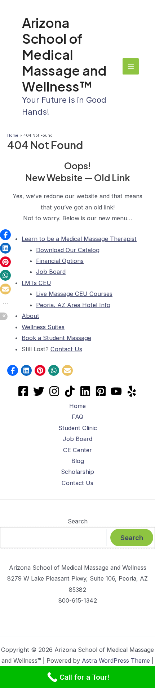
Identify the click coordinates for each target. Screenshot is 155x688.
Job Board (51, 271)
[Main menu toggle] (131, 66)
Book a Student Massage (56, 337)
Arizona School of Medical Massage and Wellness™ (64, 54)
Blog (77, 460)
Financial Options (60, 260)
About (30, 315)
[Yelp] (131, 391)
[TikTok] (69, 391)
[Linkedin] (85, 391)
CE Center (77, 450)
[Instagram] (54, 391)
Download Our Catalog (67, 250)
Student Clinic (77, 428)
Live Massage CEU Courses (74, 293)
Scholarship (77, 471)
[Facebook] (23, 391)
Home (77, 405)
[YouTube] (116, 391)
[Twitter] (38, 391)
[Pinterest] (100, 391)
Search (78, 521)
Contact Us (66, 349)
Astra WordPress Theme (116, 660)
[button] (12, 370)
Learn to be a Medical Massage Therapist (79, 238)
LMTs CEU (36, 282)
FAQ (77, 416)
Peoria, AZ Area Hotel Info (73, 305)
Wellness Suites (43, 327)
